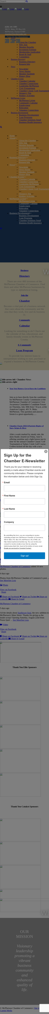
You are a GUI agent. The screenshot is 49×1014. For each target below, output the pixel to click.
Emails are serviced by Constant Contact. (17, 548)
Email (7, 482)
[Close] (46, 451)
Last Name (9, 509)
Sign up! (25, 555)
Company (9, 522)
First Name (9, 495)
